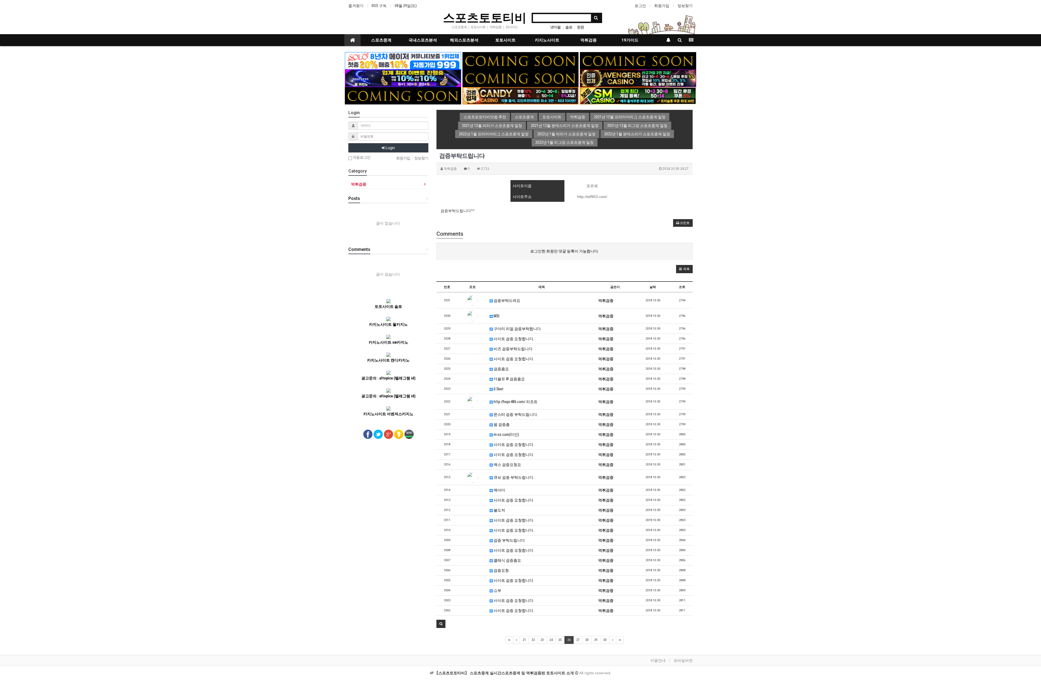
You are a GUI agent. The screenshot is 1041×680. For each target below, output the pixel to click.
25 (560, 640)
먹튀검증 (588, 40)
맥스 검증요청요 (507, 464)
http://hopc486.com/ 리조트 (515, 402)
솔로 (568, 27)
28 (587, 640)
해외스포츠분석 (464, 40)
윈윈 (580, 27)
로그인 (640, 6)
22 (533, 640)
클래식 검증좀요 (507, 560)
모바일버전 (683, 660)
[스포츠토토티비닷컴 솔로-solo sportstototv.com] (403, 60)
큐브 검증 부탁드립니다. (513, 477)
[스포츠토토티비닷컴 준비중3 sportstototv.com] (403, 95)
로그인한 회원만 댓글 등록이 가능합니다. (564, 251)
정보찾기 (685, 6)
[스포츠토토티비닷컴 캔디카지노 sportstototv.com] (520, 95)
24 (551, 640)
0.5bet (498, 389)
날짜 (653, 287)
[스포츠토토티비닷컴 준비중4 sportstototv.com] (520, 78)
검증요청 (501, 570)
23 (542, 640)
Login (390, 148)
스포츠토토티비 (484, 17)
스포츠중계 (381, 40)
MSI (496, 316)
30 (604, 640)
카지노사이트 (547, 40)
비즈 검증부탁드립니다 (512, 349)
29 (595, 640)
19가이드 (629, 40)
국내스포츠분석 (423, 40)
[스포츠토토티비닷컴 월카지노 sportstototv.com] (403, 78)
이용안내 (658, 660)
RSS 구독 (379, 6)
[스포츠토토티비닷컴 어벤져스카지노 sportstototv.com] (638, 78)
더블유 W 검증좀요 (509, 379)
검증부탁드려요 (506, 300)
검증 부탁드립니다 (509, 540)
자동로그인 (361, 157)
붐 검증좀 (501, 424)
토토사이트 (505, 40)
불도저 (499, 510)
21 (524, 640)
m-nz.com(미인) (506, 434)
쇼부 (497, 590)
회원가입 (661, 6)
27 (578, 640)
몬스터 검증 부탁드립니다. (515, 414)
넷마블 (555, 27)
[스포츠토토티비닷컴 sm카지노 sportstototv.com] (638, 95)
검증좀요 (501, 369)
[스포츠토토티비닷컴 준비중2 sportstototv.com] (638, 60)
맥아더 (499, 490)
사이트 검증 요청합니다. (513, 339)
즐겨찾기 (356, 6)
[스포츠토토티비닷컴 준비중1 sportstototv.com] (520, 60)
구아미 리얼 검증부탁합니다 (517, 329)
